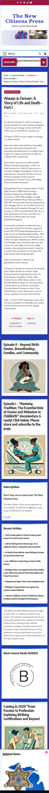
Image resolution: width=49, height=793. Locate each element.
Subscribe (7, 517)
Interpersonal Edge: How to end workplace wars (24, 581)
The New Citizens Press (24, 19)
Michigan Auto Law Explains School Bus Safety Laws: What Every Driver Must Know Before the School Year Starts (24, 572)
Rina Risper (12, 113)
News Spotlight (12, 92)
